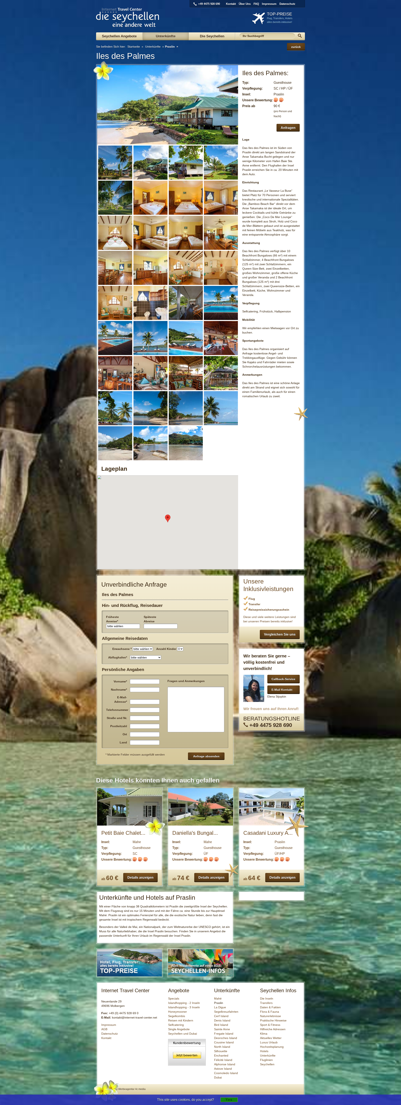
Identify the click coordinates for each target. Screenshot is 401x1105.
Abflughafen (117, 657)
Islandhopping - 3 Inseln (184, 1007)
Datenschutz (287, 3)
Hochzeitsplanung (272, 1046)
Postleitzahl (118, 726)
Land (123, 742)
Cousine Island (224, 1042)
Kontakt (231, 3)
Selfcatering (176, 1024)
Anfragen (288, 127)
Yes (229, 1099)
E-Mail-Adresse (120, 699)
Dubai (218, 1077)
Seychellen (267, 1064)
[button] (167, 518)
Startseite (133, 46)
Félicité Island (223, 1060)
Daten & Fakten (270, 1007)
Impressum (269, 3)
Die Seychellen (212, 36)
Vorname (120, 681)
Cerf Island (221, 1016)
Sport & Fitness (270, 1024)
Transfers (266, 1003)
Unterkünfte (165, 36)
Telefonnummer (117, 710)
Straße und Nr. (117, 718)
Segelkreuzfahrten (226, 1011)
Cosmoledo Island (226, 1073)
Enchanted (221, 1055)
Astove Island (223, 1068)
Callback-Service (283, 679)
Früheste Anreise (112, 619)
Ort (125, 734)
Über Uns (245, 3)
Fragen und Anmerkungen (186, 681)
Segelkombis (176, 1016)
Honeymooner (177, 1011)
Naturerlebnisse (270, 1016)
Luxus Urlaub (269, 1042)
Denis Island (222, 1020)
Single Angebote (179, 1029)
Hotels (264, 1051)
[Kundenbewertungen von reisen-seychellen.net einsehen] (187, 1064)
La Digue (220, 1007)
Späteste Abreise (150, 619)
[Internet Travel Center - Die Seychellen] (127, 25)
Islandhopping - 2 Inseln (184, 1003)
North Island (222, 1046)
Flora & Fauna (269, 1011)
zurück (296, 46)
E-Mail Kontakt (282, 689)
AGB (104, 1029)
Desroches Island (225, 1038)
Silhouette (220, 1051)
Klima (263, 1033)
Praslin (170, 46)
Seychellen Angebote (119, 36)
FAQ (256, 3)
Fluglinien (266, 1060)
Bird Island (221, 1024)
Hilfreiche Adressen (273, 1029)
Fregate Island (223, 1033)
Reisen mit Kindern (180, 1020)
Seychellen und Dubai (182, 1033)
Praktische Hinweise (273, 1020)
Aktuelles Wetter (271, 1038)
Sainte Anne (222, 1029)
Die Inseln (266, 998)
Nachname (119, 689)
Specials (173, 998)
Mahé (218, 998)
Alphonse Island (224, 1064)
